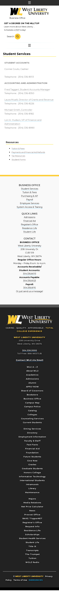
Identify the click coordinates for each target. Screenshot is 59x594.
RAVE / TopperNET (32, 518)
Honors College (32, 472)
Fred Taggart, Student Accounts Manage (26, 89)
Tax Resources (18, 156)
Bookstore (32, 395)
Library (32, 488)
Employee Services (29, 203)
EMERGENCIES (36, 580)
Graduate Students (32, 468)
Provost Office (32, 514)
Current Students (32, 422)
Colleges (32, 414)
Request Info (32, 526)
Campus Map (32, 403)
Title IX (32, 546)
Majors (32, 499)
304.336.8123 (29, 280)
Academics (32, 375)
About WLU (32, 371)
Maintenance (32, 492)
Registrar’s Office (29, 224)
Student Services (29, 188)
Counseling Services (32, 418)
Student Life (29, 232)
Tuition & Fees (18, 148)
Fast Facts (32, 444)
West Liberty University (29, 12)
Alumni (32, 383)
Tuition (32, 558)
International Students (32, 480)
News (32, 510)
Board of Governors (32, 391)
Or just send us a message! (29, 291)
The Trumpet (32, 554)
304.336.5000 (29, 350)
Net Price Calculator (32, 506)
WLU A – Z (32, 367)
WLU (29, 320)
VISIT (17, 30)
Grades (32, 464)
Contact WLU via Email (29, 360)
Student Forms (18, 159)
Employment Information (32, 437)
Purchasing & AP (29, 196)
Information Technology (32, 476)
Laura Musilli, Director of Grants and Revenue (29, 99)
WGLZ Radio (32, 562)
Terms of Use (20, 580)
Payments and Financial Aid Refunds (28, 152)
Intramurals (32, 484)
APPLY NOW (32, 387)
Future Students (32, 456)
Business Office (17, 18)
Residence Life (29, 228)
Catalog (32, 410)
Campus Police (32, 406)
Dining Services (32, 429)
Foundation (32, 452)
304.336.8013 (29, 273)
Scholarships (32, 534)
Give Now (32, 460)
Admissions (29, 217)
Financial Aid (29, 221)
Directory (32, 433)
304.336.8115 (29, 287)
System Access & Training (29, 207)
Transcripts (32, 550)
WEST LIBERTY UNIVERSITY (29, 337)
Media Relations (32, 502)
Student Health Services (32, 538)
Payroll (29, 199)
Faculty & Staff (32, 441)
